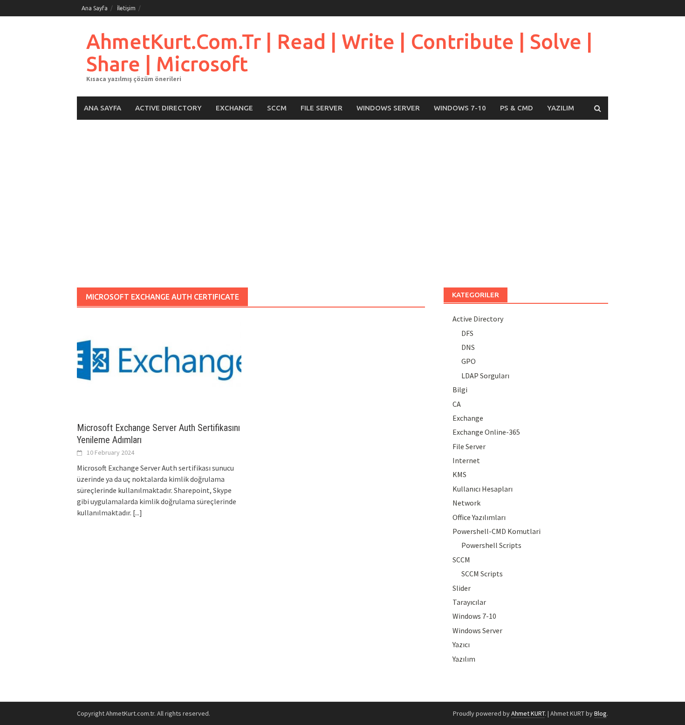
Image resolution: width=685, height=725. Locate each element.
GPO (468, 361)
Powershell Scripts (491, 545)
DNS (468, 347)
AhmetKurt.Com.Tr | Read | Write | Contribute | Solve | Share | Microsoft (339, 52)
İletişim (126, 8)
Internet (466, 460)
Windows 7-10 (460, 108)
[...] (137, 512)
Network (466, 502)
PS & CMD (516, 108)
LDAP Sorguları (485, 375)
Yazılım (560, 108)
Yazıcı (461, 644)
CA (456, 404)
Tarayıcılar (469, 602)
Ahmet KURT (528, 713)
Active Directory (168, 108)
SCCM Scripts (482, 573)
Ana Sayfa (95, 8)
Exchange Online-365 (486, 432)
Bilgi (459, 389)
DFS (467, 333)
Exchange (234, 108)
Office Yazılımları (479, 517)
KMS (459, 474)
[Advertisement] (342, 203)
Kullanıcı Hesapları (482, 488)
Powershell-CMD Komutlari (496, 531)
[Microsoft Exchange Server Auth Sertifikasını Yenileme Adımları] (159, 364)
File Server (321, 108)
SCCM (277, 108)
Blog (600, 713)
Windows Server (388, 108)
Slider (461, 588)
